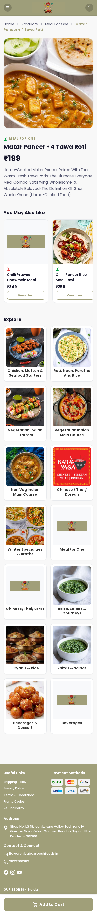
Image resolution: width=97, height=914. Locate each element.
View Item (26, 295)
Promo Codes (14, 801)
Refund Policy (14, 808)
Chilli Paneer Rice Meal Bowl (71, 277)
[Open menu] (8, 8)
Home (9, 24)
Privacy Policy (14, 788)
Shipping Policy (15, 782)
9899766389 (19, 861)
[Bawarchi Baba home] (48, 7)
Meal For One (56, 24)
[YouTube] (19, 872)
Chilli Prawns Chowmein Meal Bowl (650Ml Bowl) (23, 277)
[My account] (89, 8)
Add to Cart (51, 904)
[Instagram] (12, 872)
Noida (33, 889)
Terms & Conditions (19, 795)
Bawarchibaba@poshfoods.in (33, 853)
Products (30, 24)
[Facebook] (6, 872)
